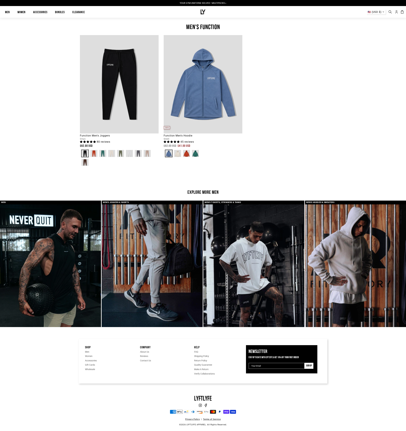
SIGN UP (309, 366)
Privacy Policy (192, 419)
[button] (88, 141)
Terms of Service (212, 419)
